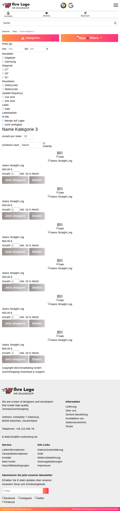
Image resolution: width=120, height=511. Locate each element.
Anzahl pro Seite (11, 136)
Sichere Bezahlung (77, 414)
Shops (69, 426)
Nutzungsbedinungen (49, 461)
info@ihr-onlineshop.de (23, 436)
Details (37, 180)
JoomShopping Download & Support (23, 371)
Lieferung (71, 406)
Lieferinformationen (13, 449)
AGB (40, 453)
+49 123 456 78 (25, 428)
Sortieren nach (10, 145)
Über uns (71, 410)
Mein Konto (8, 461)
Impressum (43, 465)
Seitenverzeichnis (76, 422)
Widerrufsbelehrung (48, 457)
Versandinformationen (15, 453)
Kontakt (6, 457)
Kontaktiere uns (75, 418)
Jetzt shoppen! (15, 180)
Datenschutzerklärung (50, 449)
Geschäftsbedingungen (15, 465)
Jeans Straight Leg (13, 165)
